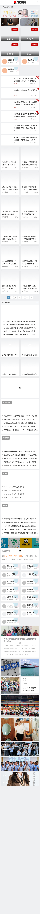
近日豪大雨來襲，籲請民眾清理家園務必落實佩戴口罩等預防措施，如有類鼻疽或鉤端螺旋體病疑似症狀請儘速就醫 (21, 529)
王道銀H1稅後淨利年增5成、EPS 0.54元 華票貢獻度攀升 (21, 462)
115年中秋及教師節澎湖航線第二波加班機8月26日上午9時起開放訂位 (26, 81)
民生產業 (25, 192)
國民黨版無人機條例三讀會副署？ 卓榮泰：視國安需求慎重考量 (21, 455)
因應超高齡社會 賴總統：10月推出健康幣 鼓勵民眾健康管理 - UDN (21, 430)
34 (27, 297)
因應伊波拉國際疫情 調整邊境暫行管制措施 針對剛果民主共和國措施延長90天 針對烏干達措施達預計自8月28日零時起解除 (21, 533)
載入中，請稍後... (10, 393)
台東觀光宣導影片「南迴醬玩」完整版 (10, 355)
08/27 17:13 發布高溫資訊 (12, 490)
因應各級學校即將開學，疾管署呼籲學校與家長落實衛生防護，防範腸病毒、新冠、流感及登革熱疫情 (21, 522)
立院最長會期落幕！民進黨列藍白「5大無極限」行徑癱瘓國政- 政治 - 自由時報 (21, 426)
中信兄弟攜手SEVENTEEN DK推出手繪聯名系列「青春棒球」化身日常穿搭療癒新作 (25, 128)
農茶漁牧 (25, 266)
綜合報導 (5, 167)
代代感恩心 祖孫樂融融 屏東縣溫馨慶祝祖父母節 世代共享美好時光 (26, 116)
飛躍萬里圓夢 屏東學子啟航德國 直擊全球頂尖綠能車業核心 (9, 288)
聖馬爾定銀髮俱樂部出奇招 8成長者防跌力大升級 (21, 451)
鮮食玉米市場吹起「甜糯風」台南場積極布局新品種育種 (29, 264)
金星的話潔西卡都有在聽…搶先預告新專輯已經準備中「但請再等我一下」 (30, 374)
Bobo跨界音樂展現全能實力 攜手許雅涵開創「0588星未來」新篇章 (25, 104)
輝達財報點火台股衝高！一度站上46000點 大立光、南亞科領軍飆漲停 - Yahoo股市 (21, 419)
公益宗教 (25, 291)
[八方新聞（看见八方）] (20, 2)
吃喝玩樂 (5, 266)
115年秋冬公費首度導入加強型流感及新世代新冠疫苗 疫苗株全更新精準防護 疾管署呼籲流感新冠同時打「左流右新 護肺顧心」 (21, 526)
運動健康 (5, 217)
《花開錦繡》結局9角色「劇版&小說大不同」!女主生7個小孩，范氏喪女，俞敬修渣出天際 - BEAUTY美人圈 (21, 416)
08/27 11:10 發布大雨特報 (12, 498)
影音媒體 (5, 341)
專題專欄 (7, 303)
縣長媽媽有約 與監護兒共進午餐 (25, 90)
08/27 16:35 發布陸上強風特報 (14, 494)
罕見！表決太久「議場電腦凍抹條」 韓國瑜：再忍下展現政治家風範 (21, 458)
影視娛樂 (25, 167)
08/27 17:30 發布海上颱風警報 (14, 487)
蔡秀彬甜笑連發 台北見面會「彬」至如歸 (30, 355)
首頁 (11, 7)
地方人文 (25, 217)
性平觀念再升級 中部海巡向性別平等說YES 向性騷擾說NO (29, 239)
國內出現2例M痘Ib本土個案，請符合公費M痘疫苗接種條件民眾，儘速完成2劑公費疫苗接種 (21, 519)
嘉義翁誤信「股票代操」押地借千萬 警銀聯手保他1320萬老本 (21, 466)
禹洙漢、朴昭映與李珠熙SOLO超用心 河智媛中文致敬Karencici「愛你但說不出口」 (10, 374)
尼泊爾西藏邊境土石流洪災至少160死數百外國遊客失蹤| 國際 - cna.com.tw (21, 423)
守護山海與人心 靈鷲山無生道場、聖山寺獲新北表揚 (29, 288)
